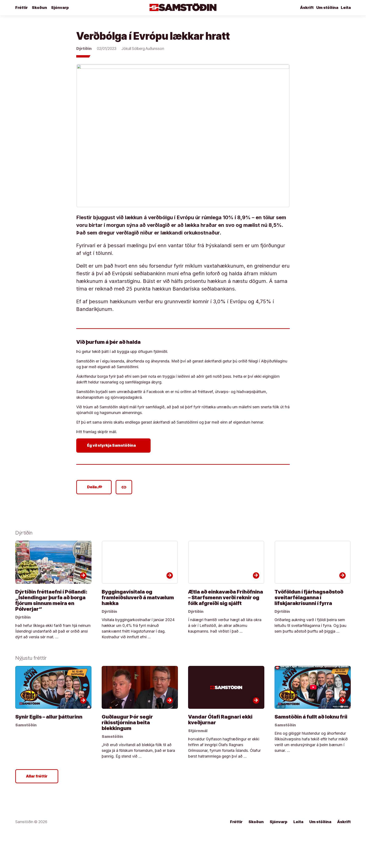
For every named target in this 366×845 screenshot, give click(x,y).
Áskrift (307, 7)
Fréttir (21, 7)
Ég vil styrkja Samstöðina (114, 445)
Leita (346, 7)
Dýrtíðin (84, 48)
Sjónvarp (60, 7)
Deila (95, 487)
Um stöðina (327, 7)
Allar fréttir (36, 776)
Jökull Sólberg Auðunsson (142, 48)
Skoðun (39, 7)
